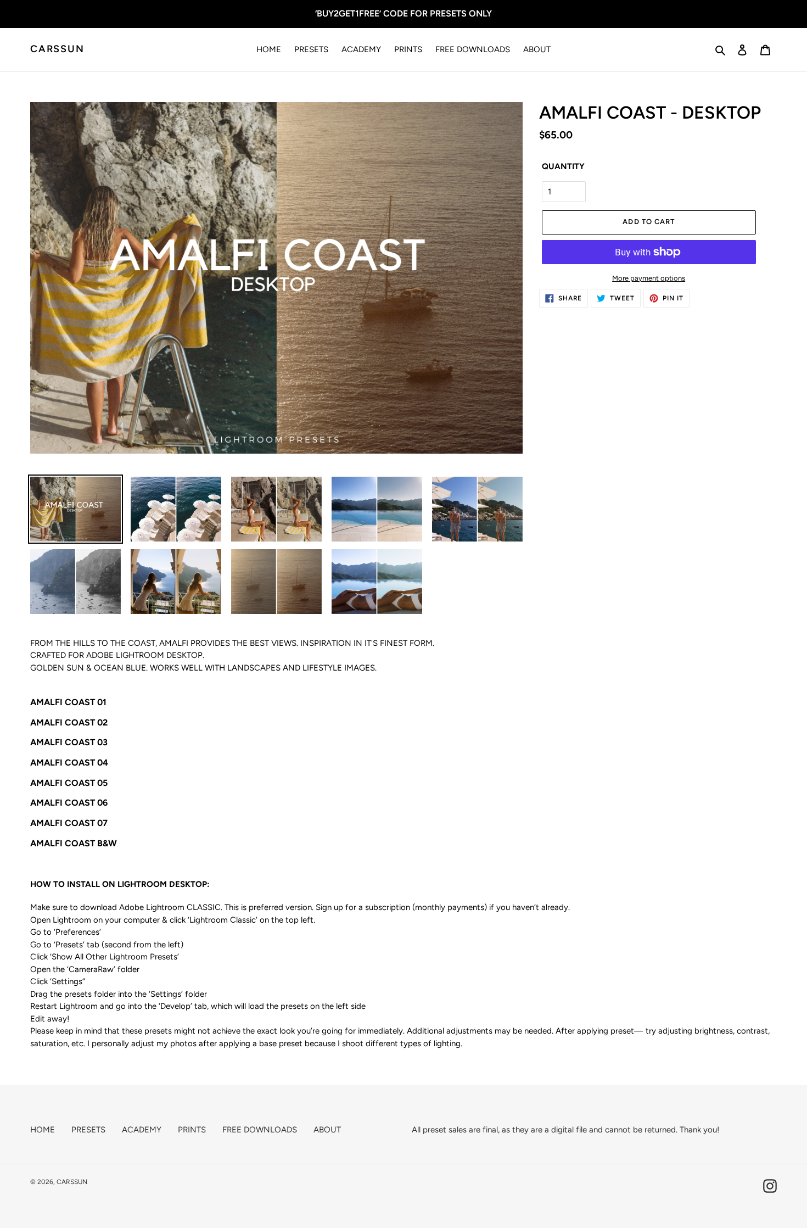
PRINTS (192, 1130)
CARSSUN (57, 49)
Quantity (563, 166)
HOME (42, 1130)
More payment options (648, 278)
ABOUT (327, 1130)
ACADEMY (141, 1130)
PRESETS (88, 1130)
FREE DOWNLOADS (259, 1130)
